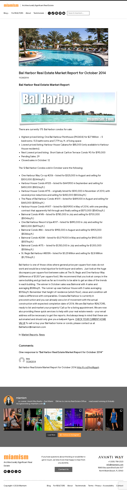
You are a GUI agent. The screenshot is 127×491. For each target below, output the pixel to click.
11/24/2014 (31, 361)
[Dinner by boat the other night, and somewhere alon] (33, 419)
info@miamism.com (115, 465)
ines (28, 358)
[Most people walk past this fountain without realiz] (74, 419)
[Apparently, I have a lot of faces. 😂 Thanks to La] (13, 419)
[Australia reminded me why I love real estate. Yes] (114, 419)
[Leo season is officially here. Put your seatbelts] (94, 419)
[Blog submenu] (8, 13)
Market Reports (30, 334)
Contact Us (63, 469)
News (42, 334)
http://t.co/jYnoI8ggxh (88, 367)
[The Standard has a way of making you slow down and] (53, 419)
